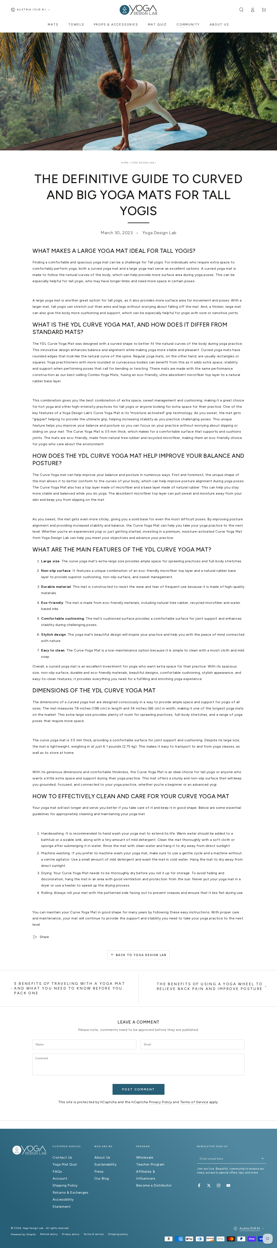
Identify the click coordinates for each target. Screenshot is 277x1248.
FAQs (57, 1171)
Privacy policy (70, 1234)
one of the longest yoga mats (218, 708)
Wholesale (144, 1157)
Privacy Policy (160, 1102)
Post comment (138, 1089)
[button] (241, 10)
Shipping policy (118, 1234)
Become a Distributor (154, 1185)
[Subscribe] (263, 1158)
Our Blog (101, 1178)
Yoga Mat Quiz (65, 1164)
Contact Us (62, 1157)
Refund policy (49, 1234)
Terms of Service (194, 1102)
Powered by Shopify (23, 1234)
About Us (102, 1157)
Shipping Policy (65, 1185)
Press (99, 1171)
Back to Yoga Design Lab (141, 955)
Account (60, 1178)
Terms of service (94, 1234)
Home (125, 162)
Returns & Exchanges (70, 1192)
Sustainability (105, 1164)
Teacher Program (150, 1164)
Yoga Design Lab (142, 162)
